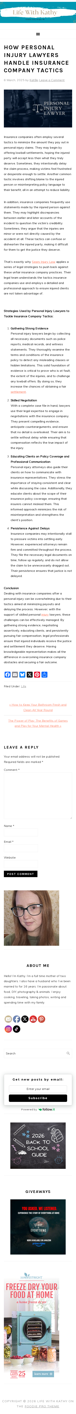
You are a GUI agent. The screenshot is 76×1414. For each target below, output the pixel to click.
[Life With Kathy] (38, 25)
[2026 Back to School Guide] (38, 1168)
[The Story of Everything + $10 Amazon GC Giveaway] (38, 1253)
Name (9, 826)
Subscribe (38, 1098)
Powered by (29, 1109)
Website (10, 857)
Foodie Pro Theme (42, 1406)
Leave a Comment (52, 80)
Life (23, 686)
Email (9, 841)
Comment (12, 770)
